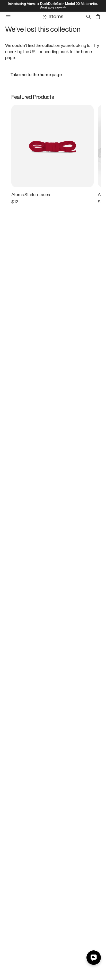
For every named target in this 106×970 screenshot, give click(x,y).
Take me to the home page (36, 74)
